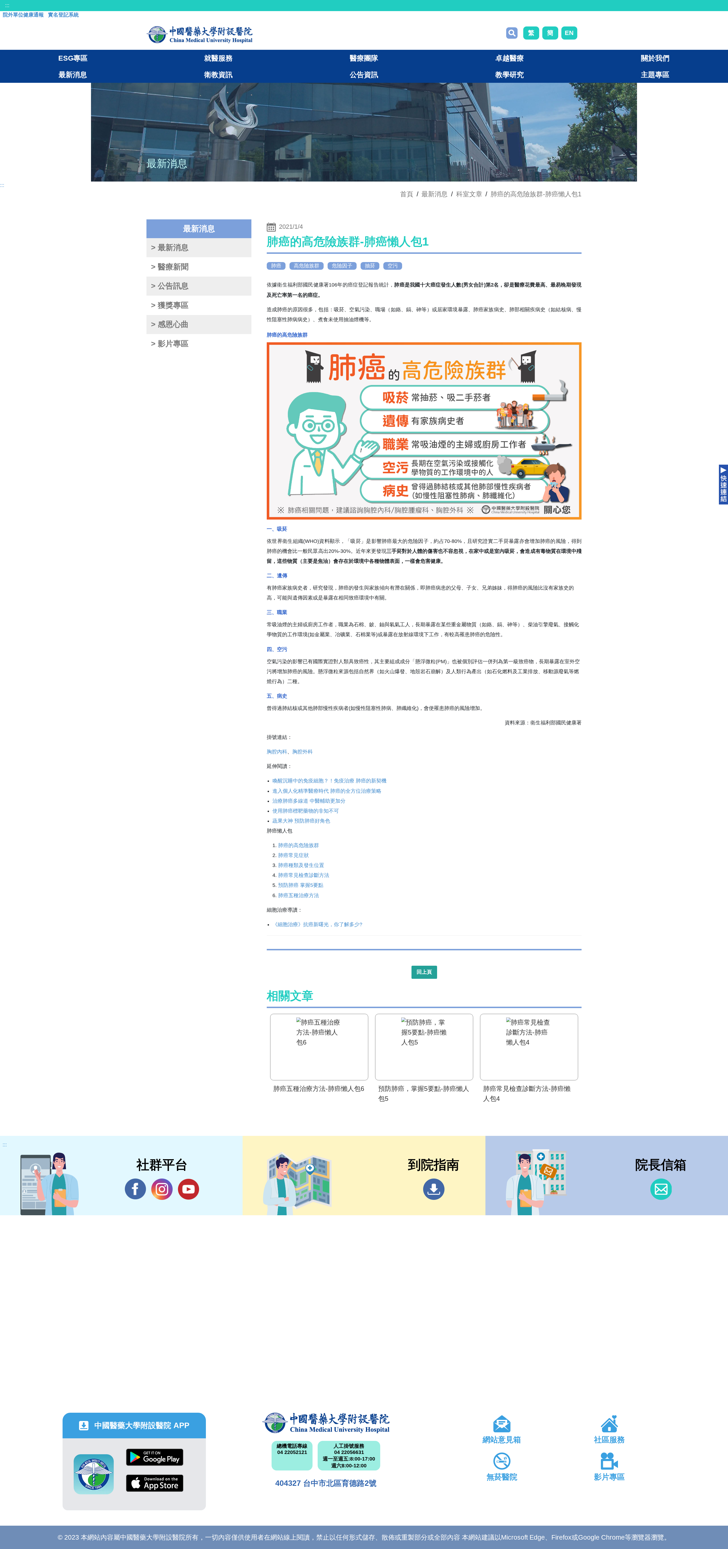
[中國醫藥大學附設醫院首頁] (199, 34)
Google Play (154, 1461)
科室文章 (469, 194)
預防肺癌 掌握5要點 (300, 885)
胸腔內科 (277, 752)
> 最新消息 (170, 247)
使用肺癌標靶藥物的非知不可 (305, 811)
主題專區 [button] (655, 75)
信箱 (661, 1189)
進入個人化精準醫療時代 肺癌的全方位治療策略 (326, 791)
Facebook (135, 1189)
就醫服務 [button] (218, 58)
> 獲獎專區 (170, 305)
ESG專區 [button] (73, 58)
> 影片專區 (170, 343)
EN (569, 32)
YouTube (188, 1189)
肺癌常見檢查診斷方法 (303, 875)
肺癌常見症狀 (293, 855)
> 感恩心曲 (170, 324)
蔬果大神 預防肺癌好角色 (301, 821)
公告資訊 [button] (364, 75)
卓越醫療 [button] (509, 58)
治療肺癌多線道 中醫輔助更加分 (309, 801)
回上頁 (424, 972)
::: (7, 5)
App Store (154, 1487)
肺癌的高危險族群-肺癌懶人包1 (536, 194)
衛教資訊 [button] (218, 75)
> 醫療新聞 (170, 267)
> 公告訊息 (170, 286)
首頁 (406, 194)
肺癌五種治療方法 (298, 895)
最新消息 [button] (73, 75)
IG (162, 1189)
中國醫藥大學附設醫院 (326, 1423)
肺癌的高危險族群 (298, 845)
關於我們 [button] (655, 58)
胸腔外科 (302, 752)
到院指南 (433, 1189)
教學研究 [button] (509, 75)
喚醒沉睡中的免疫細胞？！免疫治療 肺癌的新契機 (329, 781)
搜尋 (512, 33)
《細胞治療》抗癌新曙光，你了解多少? (317, 924)
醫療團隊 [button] (364, 58)
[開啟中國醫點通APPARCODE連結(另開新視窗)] (94, 1474)
